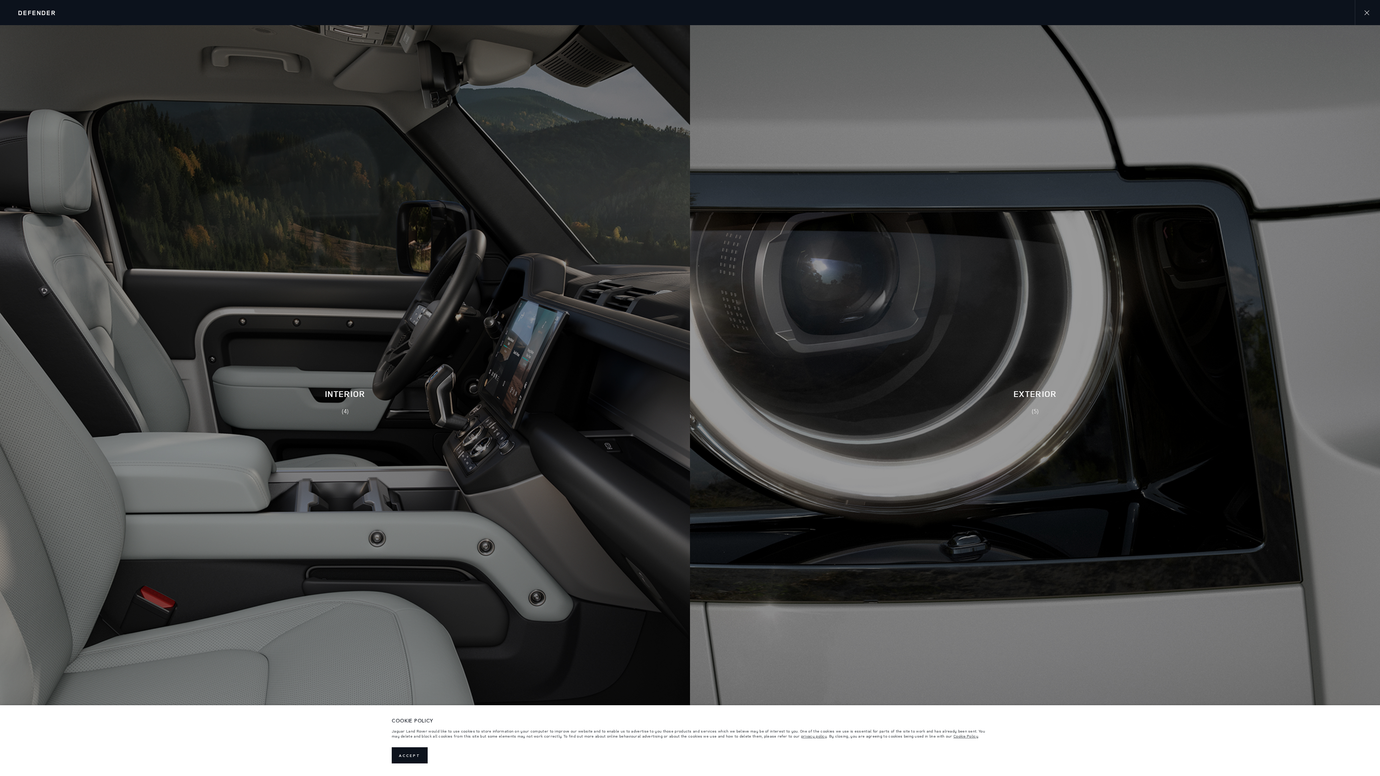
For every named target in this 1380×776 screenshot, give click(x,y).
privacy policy (814, 736)
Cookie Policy (965, 736)
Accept (409, 755)
